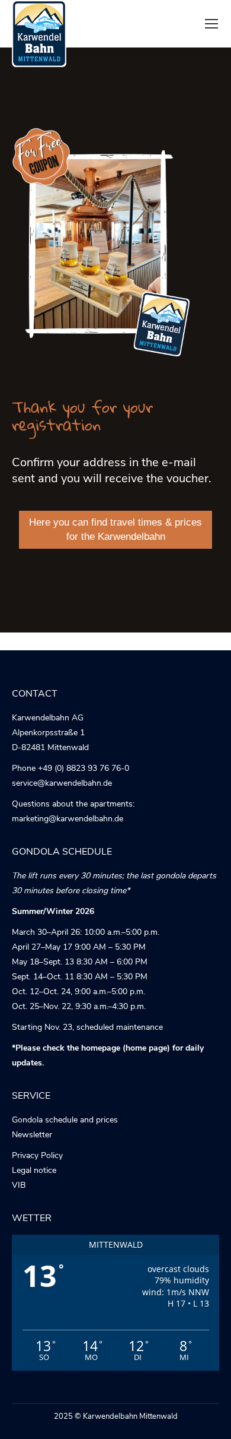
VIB (18, 1185)
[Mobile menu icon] (211, 23)
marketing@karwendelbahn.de (67, 818)
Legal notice (34, 1170)
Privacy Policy (37, 1155)
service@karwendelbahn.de (62, 783)
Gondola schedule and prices (65, 1119)
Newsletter (32, 1134)
